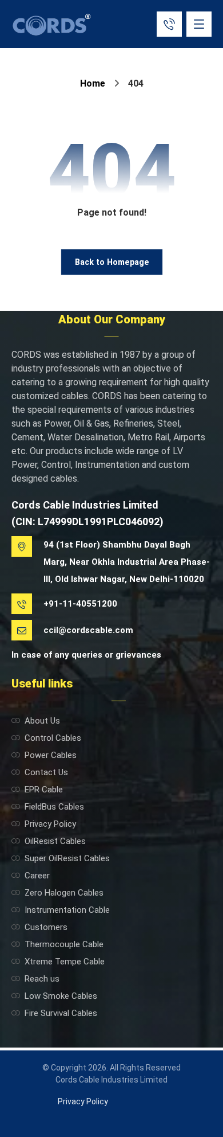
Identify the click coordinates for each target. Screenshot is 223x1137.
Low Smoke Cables (61, 996)
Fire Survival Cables (61, 1013)
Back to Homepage (112, 262)
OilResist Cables (55, 841)
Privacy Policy (50, 824)
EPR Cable (44, 789)
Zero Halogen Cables (64, 893)
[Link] (169, 23)
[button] (199, 24)
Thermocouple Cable (64, 944)
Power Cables (51, 755)
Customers (46, 927)
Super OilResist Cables (67, 858)
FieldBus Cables (54, 807)
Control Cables (53, 738)
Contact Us (46, 772)
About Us (42, 721)
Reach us (42, 979)
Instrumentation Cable (67, 910)
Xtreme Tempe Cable (65, 961)
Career (37, 875)
